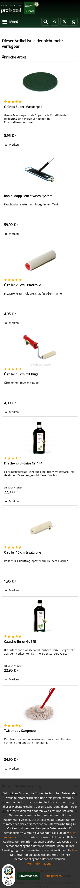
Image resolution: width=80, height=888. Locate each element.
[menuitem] (10, 22)
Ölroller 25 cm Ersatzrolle (22, 285)
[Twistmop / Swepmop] (40, 705)
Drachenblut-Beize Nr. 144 (23, 463)
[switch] (8, 882)
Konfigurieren (53, 876)
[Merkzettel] (55, 22)
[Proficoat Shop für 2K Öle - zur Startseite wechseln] (19, 8)
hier (74, 850)
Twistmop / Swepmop (20, 731)
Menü (13, 21)
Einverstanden (28, 876)
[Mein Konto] (64, 22)
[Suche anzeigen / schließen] (45, 22)
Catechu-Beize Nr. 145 (20, 642)
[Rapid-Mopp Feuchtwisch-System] (40, 170)
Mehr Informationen (40, 863)
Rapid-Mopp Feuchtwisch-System (28, 196)
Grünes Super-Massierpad (23, 107)
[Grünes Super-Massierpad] (40, 81)
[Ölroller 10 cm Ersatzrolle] (40, 527)
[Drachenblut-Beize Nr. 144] (40, 437)
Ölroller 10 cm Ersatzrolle (22, 552)
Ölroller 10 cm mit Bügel (21, 374)
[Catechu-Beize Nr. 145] (40, 616)
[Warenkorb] (74, 22)
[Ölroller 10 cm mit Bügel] (40, 348)
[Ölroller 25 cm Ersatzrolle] (40, 259)
